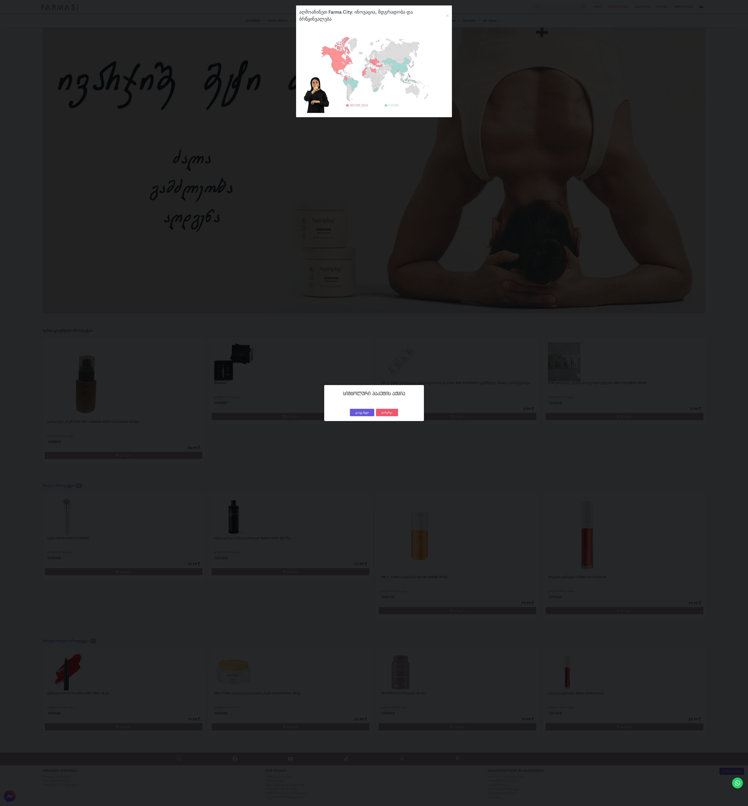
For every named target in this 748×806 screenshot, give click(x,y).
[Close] (447, 15)
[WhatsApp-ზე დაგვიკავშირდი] (737, 783)
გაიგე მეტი (362, 412)
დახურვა (387, 412)
